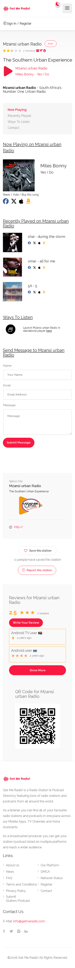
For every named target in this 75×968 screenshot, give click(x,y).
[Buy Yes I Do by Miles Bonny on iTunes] (21, 202)
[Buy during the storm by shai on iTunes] (39, 243)
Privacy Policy (16, 891)
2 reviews (29, 50)
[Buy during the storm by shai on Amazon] (44, 243)
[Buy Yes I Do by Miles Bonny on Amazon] (29, 202)
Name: (7, 365)
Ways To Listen (19, 122)
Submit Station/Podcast (18, 899)
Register (46, 884)
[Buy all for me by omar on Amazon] (44, 267)
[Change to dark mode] (58, 4)
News (10, 871)
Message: (9, 405)
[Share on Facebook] (6, 202)
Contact (13, 128)
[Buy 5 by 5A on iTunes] (39, 292)
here (49, 330)
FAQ (9, 878)
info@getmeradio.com (29, 921)
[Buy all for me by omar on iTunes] (39, 267)
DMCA (45, 871)
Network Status (52, 878)
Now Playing (17, 110)
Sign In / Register (18, 23)
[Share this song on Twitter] (14, 202)
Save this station (40, 550)
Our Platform (50, 865)
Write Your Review (26, 622)
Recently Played (19, 116)
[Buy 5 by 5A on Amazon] (44, 292)
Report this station (39, 570)
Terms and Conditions (21, 884)
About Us (12, 865)
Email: (7, 385)
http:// (18, 527)
